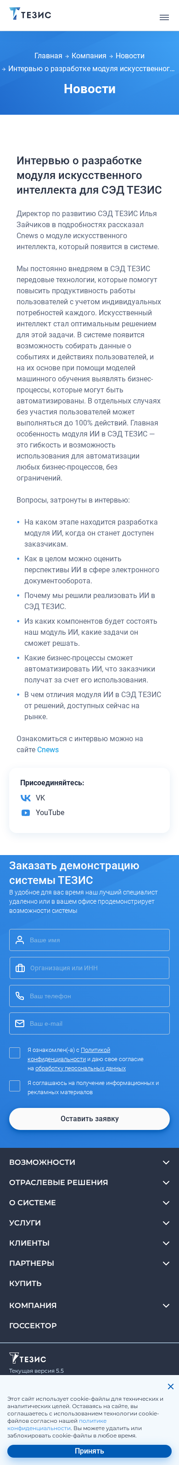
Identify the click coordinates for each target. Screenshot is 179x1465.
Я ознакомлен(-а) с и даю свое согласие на (86, 1059)
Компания (89, 55)
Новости (130, 55)
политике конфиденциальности (56, 1424)
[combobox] (89, 967)
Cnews (48, 749)
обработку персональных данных (80, 1068)
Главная (48, 55)
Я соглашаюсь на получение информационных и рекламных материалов (93, 1087)
